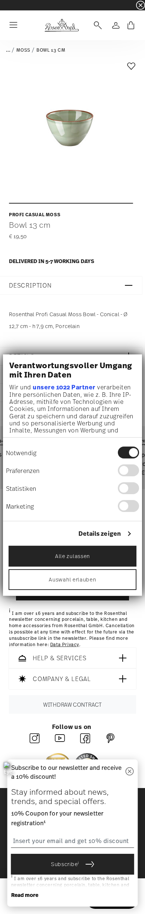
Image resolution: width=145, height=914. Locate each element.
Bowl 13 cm (50, 50)
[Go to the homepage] (62, 25)
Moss (23, 50)
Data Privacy (64, 645)
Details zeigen (99, 533)
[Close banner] (140, 5)
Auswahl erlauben (72, 579)
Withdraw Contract (72, 705)
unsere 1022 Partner (64, 387)
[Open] (96, 25)
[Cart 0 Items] (130, 25)
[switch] (128, 470)
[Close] (129, 772)
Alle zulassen (72, 556)
